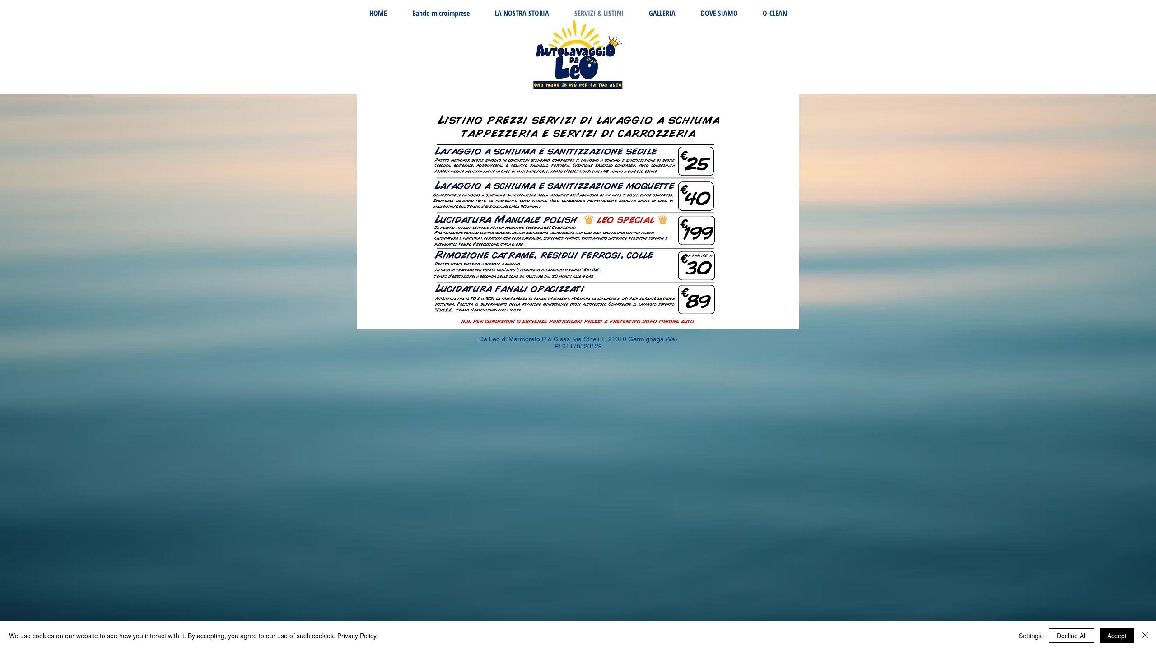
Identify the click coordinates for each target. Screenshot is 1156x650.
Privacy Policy (357, 635)
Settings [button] (1030, 635)
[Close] (1145, 635)
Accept (1117, 635)
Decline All (1071, 635)
